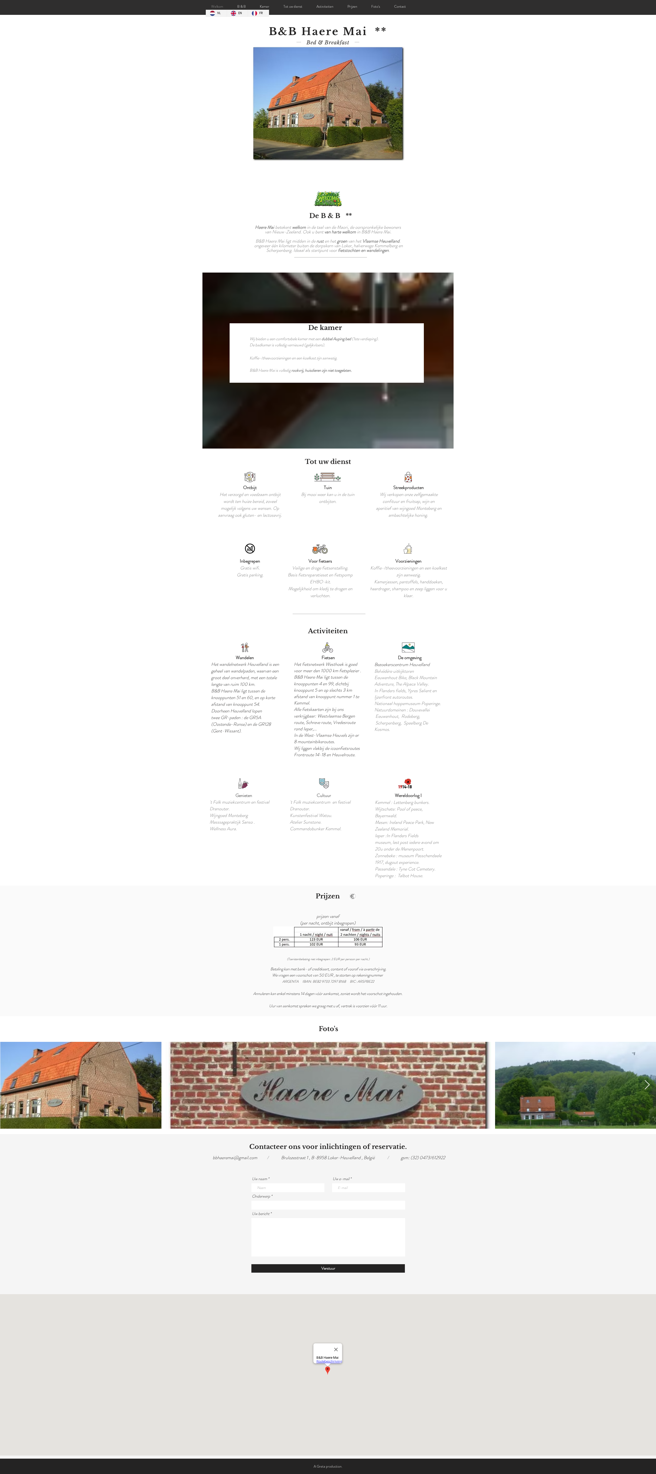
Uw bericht (260, 1214)
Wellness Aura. (223, 828)
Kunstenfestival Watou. (311, 815)
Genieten (243, 795)
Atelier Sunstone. (305, 822)
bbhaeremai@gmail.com (235, 1157)
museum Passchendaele (420, 855)
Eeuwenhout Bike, (391, 677)
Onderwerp (261, 1196)
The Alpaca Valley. (412, 684)
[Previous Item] (9, 1085)
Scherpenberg (388, 723)
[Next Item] (647, 1085)
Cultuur (324, 795)
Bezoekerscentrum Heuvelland (402, 664)
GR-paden (230, 717)
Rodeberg (410, 716)
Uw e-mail (341, 1179)
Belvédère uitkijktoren (394, 671)
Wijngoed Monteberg (229, 815)
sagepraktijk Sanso (236, 822)
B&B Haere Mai (225, 691)
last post (400, 842)
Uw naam (259, 1179)
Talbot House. (410, 875)
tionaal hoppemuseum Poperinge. (410, 703)
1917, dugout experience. (397, 862)
